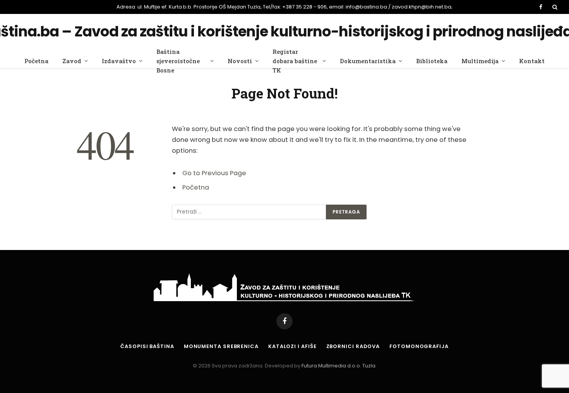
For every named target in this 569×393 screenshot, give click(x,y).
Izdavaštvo (119, 61)
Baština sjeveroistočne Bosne (178, 61)
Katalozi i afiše (292, 346)
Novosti (240, 61)
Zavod (71, 61)
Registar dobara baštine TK (295, 61)
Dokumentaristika (368, 61)
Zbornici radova (353, 346)
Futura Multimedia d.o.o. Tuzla (338, 365)
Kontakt (532, 61)
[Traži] (554, 7)
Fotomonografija (419, 346)
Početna (36, 61)
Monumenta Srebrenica (221, 346)
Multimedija (480, 61)
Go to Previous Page (214, 173)
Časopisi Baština (147, 346)
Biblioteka (431, 61)
